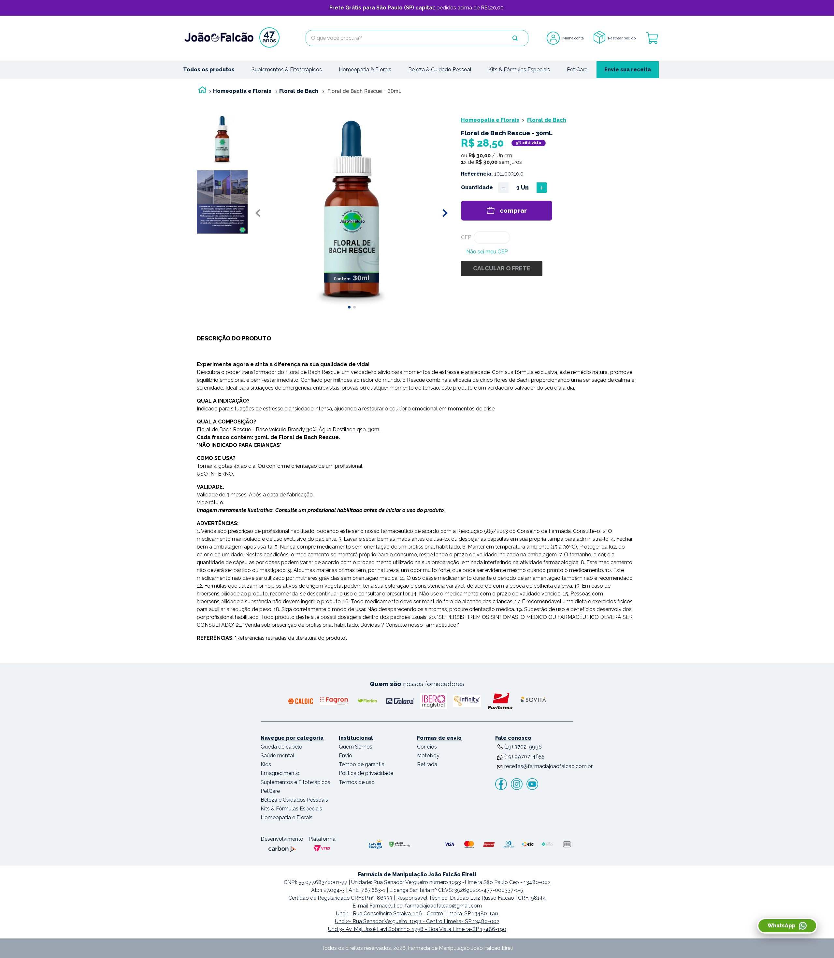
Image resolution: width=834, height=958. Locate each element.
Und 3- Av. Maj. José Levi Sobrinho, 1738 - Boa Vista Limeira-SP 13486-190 (417, 929)
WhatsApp (782, 925)
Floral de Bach (298, 91)
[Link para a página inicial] (202, 91)
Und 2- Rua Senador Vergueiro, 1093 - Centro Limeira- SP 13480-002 (417, 921)
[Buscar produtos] (515, 38)
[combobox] (417, 38)
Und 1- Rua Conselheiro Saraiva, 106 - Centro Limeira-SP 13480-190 (417, 913)
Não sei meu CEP (487, 252)
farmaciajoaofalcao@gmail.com (443, 906)
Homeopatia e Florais (242, 91)
